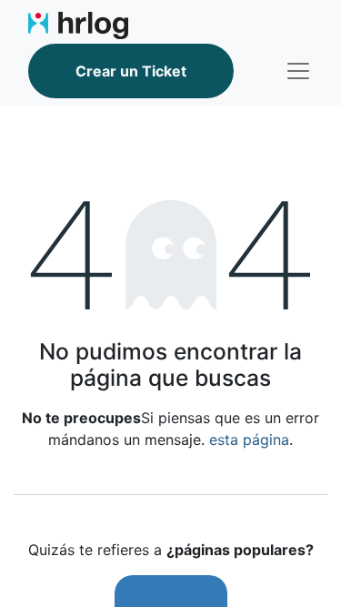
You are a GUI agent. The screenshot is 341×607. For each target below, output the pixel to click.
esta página (249, 439)
